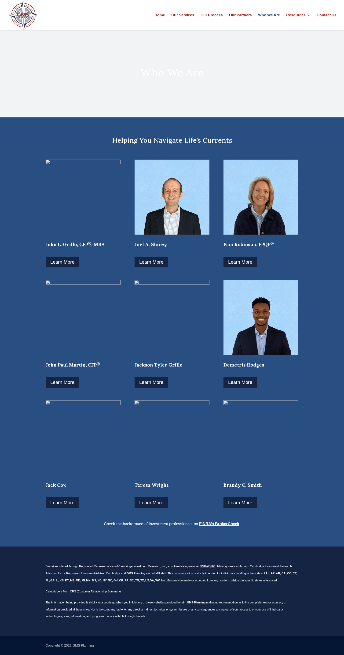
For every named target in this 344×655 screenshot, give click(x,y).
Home (159, 15)
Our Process (212, 15)
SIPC (212, 566)
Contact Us (327, 15)
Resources (296, 15)
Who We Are (269, 15)
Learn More (62, 262)
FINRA (204, 566)
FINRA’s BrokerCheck (219, 524)
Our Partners (240, 15)
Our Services (182, 15)
